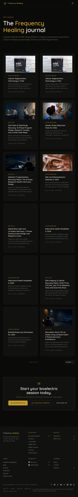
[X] (64, 484)
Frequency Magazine (10, 462)
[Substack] (71, 484)
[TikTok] (58, 484)
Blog (4, 465)
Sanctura (31, 450)
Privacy (6, 488)
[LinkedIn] (67, 484)
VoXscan (31, 439)
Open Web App (61, 403)
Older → (69, 362)
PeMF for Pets (7, 476)
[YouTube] (61, 484)
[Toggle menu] (72, 3)
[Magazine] (74, 484)
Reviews (5, 473)
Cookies (20, 488)
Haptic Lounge (33, 447)
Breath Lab (31, 444)
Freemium (6, 470)
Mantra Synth (32, 453)
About (55, 462)
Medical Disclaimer (10, 491)
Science (5, 468)
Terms (13, 488)
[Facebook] (54, 484)
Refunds (28, 488)
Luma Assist (32, 441)
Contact (56, 465)
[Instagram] (51, 484)
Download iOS (19, 403)
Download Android (42, 403)
